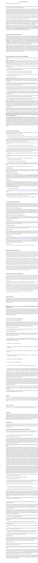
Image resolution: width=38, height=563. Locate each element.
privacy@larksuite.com (9, 398)
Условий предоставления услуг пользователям (27, 190)
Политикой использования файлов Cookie (29, 89)
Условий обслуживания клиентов (15, 190)
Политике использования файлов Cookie (20, 330)
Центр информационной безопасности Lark (28, 291)
